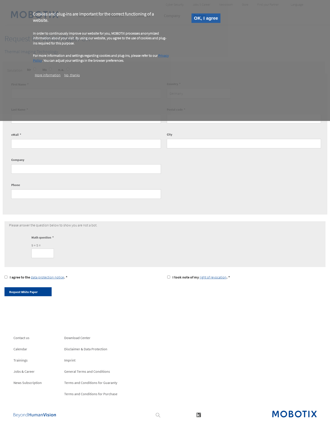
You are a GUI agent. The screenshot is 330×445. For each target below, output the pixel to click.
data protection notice (47, 277)
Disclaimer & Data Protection (85, 349)
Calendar (20, 349)
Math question (41, 237)
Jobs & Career (24, 371)
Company (17, 160)
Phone (15, 185)
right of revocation (213, 277)
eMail (15, 135)
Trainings (20, 360)
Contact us (21, 337)
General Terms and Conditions (87, 371)
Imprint (69, 360)
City (169, 134)
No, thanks (72, 75)
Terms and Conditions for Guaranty (90, 382)
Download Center (77, 337)
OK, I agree (206, 18)
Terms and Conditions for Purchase (90, 394)
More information (48, 75)
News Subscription (27, 382)
